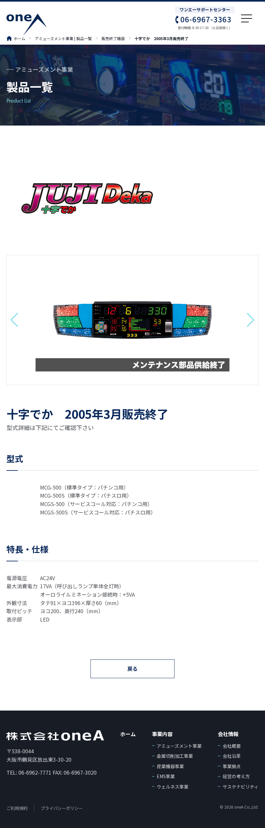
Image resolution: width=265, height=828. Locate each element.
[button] (14, 320)
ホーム (19, 38)
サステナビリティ (241, 786)
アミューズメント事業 (179, 746)
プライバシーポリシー (62, 808)
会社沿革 (232, 756)
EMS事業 (166, 776)
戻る (132, 668)
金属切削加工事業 (175, 756)
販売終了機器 (113, 38)
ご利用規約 (16, 808)
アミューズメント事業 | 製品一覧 (63, 38)
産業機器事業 (170, 766)
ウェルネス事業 (172, 786)
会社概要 (232, 746)
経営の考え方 (236, 776)
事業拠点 (232, 766)
